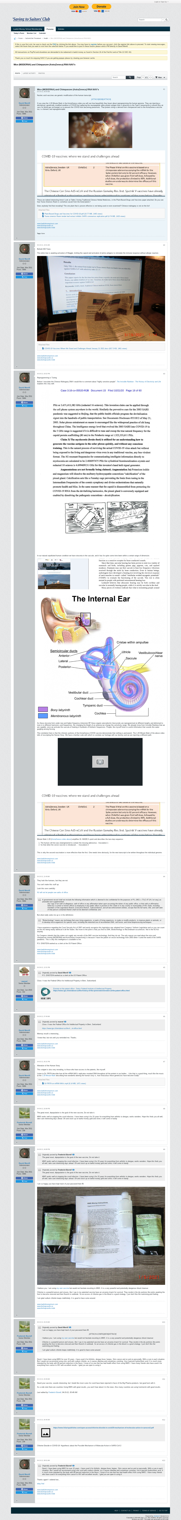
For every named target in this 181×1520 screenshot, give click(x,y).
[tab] (17, 73)
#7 (164, 1062)
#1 (164, 89)
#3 (164, 374)
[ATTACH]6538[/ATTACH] (101, 99)
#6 (164, 1016)
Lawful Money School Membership (27, 29)
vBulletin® (157, 1516)
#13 (163, 1460)
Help (116, 1510)
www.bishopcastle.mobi (46, 228)
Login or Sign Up (160, 2)
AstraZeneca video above (61, 839)
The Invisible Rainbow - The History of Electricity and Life (139, 382)
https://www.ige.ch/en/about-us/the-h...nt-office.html (62, 1028)
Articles (61, 29)
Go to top (163, 1510)
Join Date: (21, 112)
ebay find (40, 1484)
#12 (163, 1420)
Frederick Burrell (54, 1392)
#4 (164, 877)
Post (25, 121)
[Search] (166, 19)
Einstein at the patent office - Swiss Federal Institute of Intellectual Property (82, 989)
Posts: (19, 114)
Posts (17, 73)
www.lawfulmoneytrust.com (47, 224)
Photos (41, 73)
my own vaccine (63, 1288)
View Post (70, 972)
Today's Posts (19, 33)
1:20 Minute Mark (48, 1076)
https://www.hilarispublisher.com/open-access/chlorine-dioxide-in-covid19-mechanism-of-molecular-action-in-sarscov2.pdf (103, 1428)
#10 (163, 1322)
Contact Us (125, 1510)
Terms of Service (149, 1510)
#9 (164, 1149)
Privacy (136, 1510)
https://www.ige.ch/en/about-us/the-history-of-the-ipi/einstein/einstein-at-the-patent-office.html (91, 991)
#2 (164, 245)
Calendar (42, 33)
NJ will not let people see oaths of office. (52, 892)
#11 (163, 1379)
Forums (50, 29)
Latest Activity (29, 73)
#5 (164, 967)
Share (26, 118)
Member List (31, 33)
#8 (164, 1109)
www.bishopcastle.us (45, 226)
